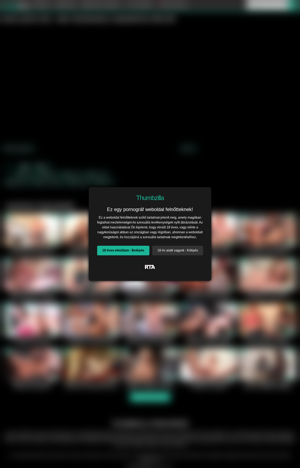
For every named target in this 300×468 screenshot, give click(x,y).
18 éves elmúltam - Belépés (123, 250)
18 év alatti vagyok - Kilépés (177, 250)
